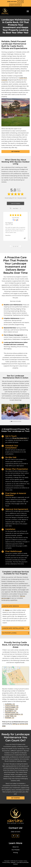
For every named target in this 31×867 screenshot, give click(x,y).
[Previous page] (11, 246)
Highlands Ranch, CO (14, 714)
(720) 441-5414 (12, 1)
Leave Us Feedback (15, 203)
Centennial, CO (11, 709)
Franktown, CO (11, 712)
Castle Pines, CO (11, 707)
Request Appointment (15, 4)
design (7, 610)
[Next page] (20, 246)
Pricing (15, 852)
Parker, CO (9, 718)
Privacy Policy (6, 862)
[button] (10, 421)
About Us (16, 847)
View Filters (15, 208)
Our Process (15, 849)
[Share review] (25, 238)
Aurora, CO (10, 704)
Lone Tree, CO (10, 716)
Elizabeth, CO (10, 711)
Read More (8, 235)
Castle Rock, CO (11, 706)
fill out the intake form (19, 438)
